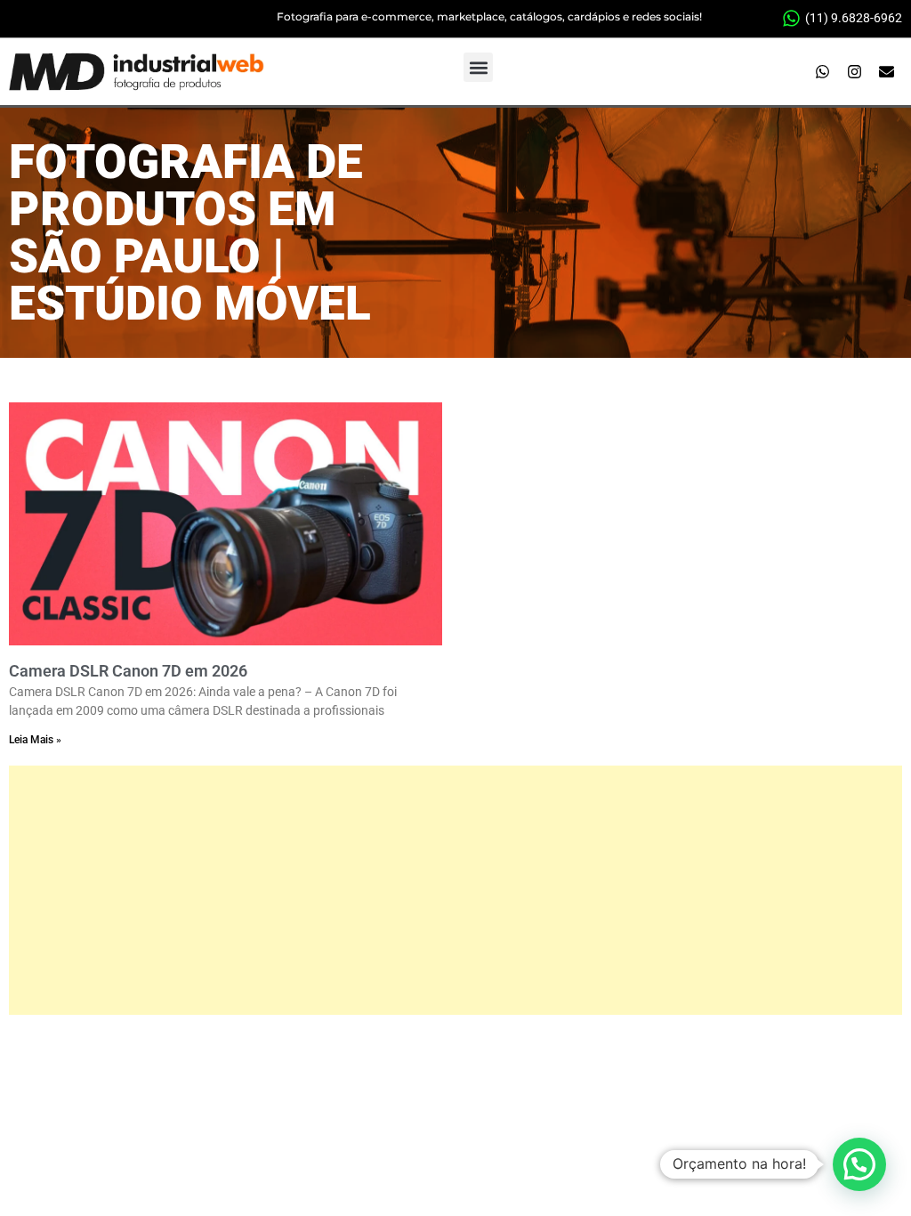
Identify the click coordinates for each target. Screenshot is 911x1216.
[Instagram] (855, 72)
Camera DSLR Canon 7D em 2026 (128, 670)
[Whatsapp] (823, 72)
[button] (478, 67)
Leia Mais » (35, 740)
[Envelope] (887, 72)
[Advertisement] (455, 890)
